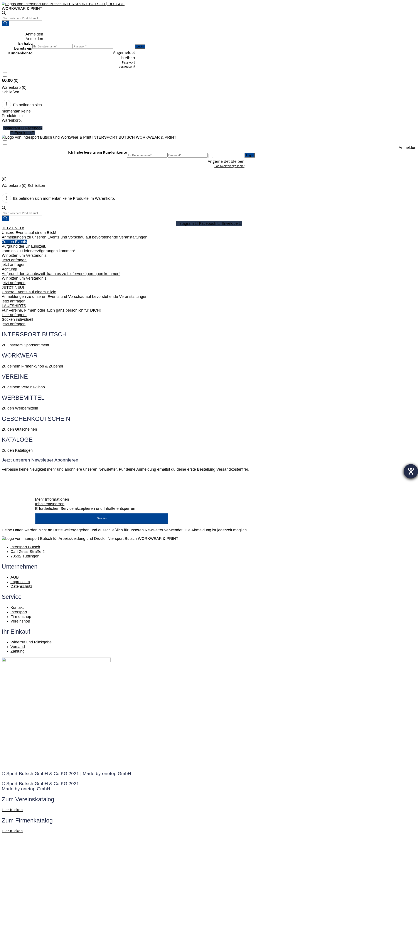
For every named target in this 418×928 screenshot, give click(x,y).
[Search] (5, 23)
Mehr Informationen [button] (52, 499)
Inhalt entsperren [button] (49, 504)
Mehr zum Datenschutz (269, 530)
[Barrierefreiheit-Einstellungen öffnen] (411, 471)
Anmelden (34, 34)
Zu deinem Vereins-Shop (23, 387)
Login (140, 46)
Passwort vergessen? (127, 64)
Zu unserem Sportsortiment (25, 345)
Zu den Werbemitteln (20, 408)
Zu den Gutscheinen (19, 429)
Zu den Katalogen (17, 450)
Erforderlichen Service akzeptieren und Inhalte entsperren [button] (85, 508)
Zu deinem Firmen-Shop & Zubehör (32, 366)
